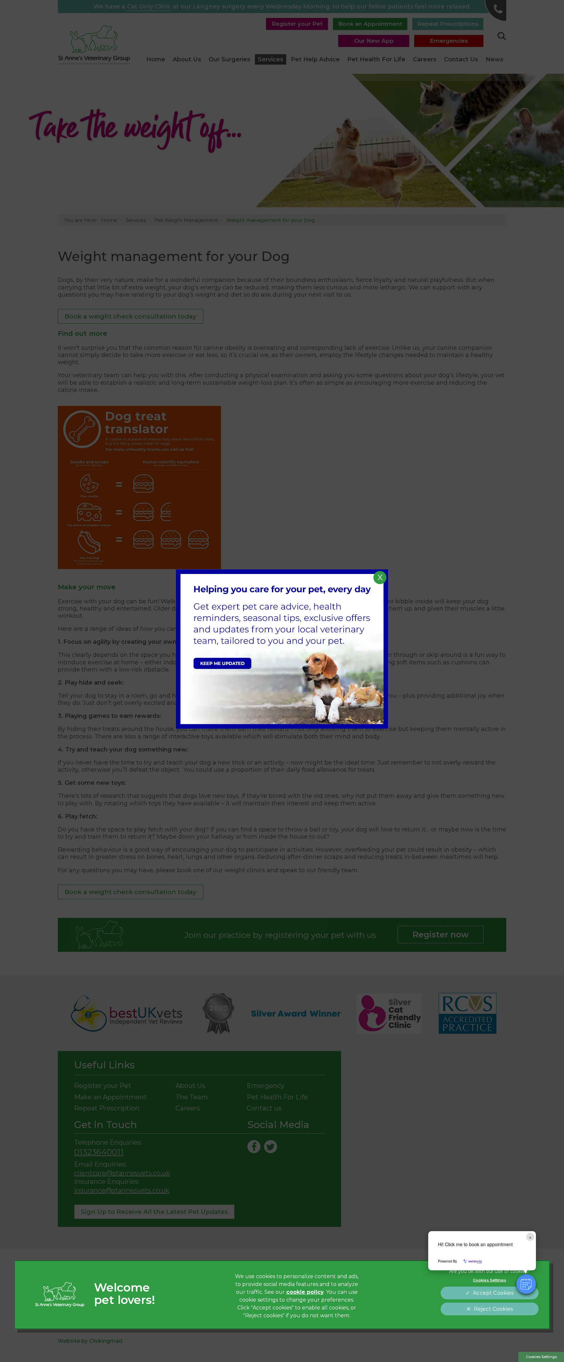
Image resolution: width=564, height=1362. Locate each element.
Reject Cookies (493, 1309)
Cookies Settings (541, 1356)
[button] (526, 1284)
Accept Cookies (493, 1293)
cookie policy (305, 1292)
